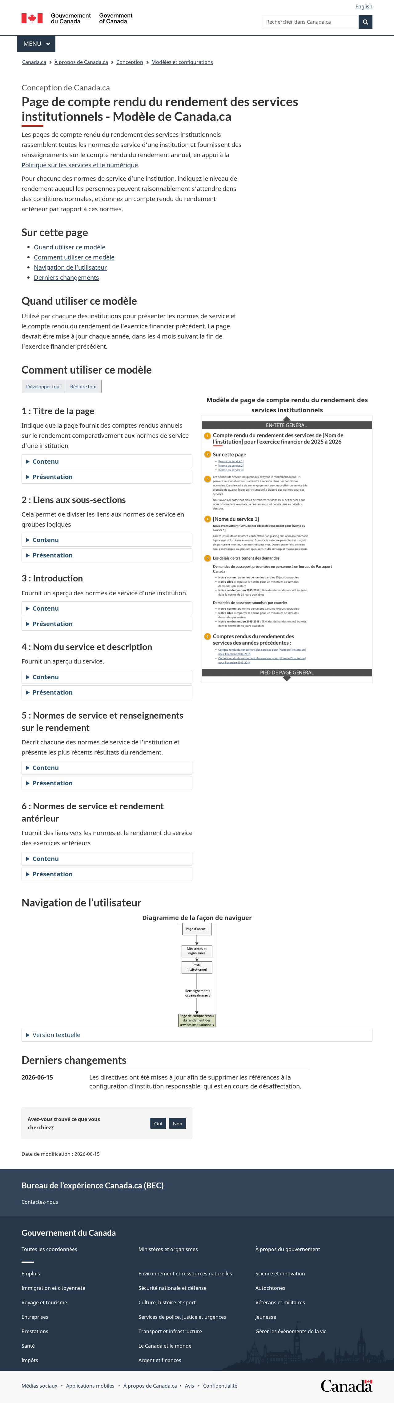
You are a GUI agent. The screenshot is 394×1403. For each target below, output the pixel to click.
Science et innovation (280, 1273)
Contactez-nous (40, 1202)
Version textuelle (56, 1035)
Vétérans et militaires (280, 1302)
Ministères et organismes (168, 1249)
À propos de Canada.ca (150, 1385)
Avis (189, 1385)
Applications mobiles (90, 1385)
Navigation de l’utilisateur (70, 267)
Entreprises (35, 1317)
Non (177, 1123)
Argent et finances (160, 1360)
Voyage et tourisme (44, 1302)
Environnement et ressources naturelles (185, 1273)
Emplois (31, 1273)
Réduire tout (83, 386)
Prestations (35, 1331)
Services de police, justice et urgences (182, 1317)
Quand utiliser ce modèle (69, 247)
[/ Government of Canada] (77, 19)
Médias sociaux (39, 1385)
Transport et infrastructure (170, 1331)
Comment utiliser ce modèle (74, 257)
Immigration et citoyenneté (53, 1288)
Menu (39, 43)
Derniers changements (66, 277)
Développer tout (43, 386)
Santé (28, 1345)
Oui (158, 1123)
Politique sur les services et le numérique (80, 165)
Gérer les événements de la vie (291, 1331)
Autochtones (270, 1288)
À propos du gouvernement (287, 1249)
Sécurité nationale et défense (173, 1288)
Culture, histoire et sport (167, 1302)
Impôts (30, 1360)
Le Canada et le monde (165, 1345)
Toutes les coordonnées (49, 1249)
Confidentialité (220, 1385)
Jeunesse (265, 1317)
